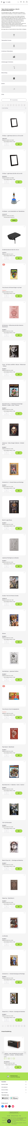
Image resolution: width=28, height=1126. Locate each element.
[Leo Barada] (14, 922)
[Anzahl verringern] (3, 144)
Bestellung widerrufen (14, 1112)
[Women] (14, 620)
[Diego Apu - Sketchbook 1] (14, 885)
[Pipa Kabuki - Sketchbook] (14, 733)
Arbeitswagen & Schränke (7, 62)
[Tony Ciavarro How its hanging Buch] (14, 696)
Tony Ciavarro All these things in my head (11, 287)
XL (11, 1058)
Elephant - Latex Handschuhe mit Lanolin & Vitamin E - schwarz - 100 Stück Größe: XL (13, 1054)
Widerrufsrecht (22, 1120)
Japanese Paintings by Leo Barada (10, 557)
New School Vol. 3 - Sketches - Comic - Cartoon (13, 784)
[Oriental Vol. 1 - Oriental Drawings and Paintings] (14, 960)
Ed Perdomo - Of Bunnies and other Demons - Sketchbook (13, 326)
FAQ (20, 1115)
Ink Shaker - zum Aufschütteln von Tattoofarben (13, 211)
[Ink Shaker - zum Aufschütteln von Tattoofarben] (14, 198)
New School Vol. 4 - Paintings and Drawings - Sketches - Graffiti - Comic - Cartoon (12, 404)
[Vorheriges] (3, 1052)
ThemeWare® (14, 1123)
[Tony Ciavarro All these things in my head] (14, 274)
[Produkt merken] (24, 113)
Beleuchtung (4, 72)
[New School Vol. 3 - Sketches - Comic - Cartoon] (14, 771)
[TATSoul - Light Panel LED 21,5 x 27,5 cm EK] (14, 122)
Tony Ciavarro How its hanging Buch (10, 709)
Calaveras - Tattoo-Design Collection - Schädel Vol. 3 (13, 443)
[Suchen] (18, 2)
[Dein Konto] (23, 2)
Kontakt (8, 1115)
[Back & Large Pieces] (14, 507)
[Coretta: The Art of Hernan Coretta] (14, 582)
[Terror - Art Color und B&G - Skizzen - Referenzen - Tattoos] (14, 351)
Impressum (14, 1121)
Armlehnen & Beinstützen (7, 51)
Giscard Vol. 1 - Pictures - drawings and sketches (13, 1011)
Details (14, 220)
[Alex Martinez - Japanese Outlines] (14, 658)
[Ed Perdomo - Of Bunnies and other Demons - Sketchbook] (14, 312)
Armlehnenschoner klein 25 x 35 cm (10, 249)
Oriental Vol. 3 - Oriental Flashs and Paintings (12, 482)
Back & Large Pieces (7, 520)
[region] (14, 1053)
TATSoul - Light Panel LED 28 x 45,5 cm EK (12, 173)
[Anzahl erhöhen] (10, 144)
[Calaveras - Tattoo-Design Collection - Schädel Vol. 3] (14, 430)
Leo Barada (5, 936)
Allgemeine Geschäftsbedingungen (13, 1120)
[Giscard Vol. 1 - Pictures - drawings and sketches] (14, 998)
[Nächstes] (25, 1052)
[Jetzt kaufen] (18, 1067)
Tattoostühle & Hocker (6, 40)
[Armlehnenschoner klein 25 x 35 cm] (14, 236)
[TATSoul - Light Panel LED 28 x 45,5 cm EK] (14, 160)
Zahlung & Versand (14, 1115)
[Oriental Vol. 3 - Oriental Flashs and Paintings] (14, 469)
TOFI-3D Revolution (7, 822)
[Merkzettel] (20, 2)
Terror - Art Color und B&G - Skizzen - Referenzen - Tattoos (14, 365)
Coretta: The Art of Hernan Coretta (10, 595)
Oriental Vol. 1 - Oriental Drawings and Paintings (13, 973)
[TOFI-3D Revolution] (14, 809)
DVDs (2, 94)
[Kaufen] (18, 144)
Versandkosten (21, 1117)
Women (4, 633)
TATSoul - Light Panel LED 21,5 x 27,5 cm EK (12, 135)
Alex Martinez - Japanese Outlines (10, 671)
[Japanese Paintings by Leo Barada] (14, 544)
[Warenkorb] (26, 2)
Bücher (3, 83)
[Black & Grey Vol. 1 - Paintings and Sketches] (14, 847)
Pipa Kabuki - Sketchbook (8, 746)
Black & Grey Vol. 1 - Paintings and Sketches (12, 860)
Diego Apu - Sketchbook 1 (8, 898)
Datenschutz (4, 1120)
